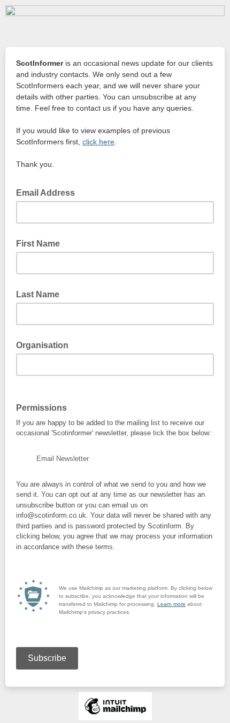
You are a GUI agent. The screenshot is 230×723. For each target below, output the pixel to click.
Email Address (48, 192)
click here (98, 141)
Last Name (37, 294)
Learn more (171, 604)
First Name (38, 243)
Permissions (41, 407)
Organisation (42, 345)
